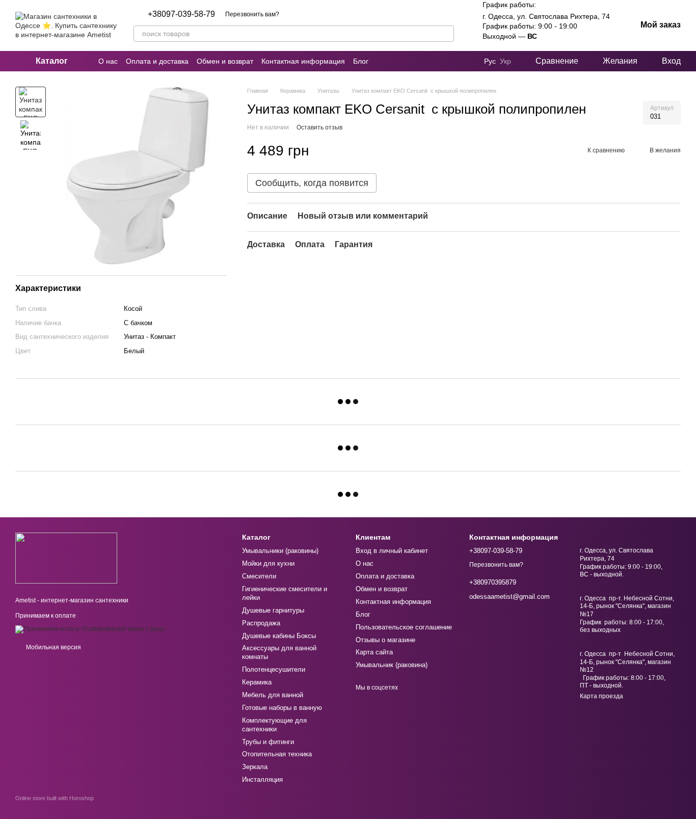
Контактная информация (303, 61)
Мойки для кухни (268, 563)
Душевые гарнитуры (273, 610)
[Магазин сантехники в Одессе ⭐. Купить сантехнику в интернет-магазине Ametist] (66, 557)
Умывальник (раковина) (391, 665)
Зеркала (254, 767)
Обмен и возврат (225, 61)
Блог (360, 61)
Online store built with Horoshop (54, 798)
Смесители (259, 576)
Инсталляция (262, 779)
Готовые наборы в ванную (282, 707)
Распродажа (261, 623)
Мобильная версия (52, 647)
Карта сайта (374, 652)
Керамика (257, 682)
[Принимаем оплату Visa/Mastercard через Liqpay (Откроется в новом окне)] (90, 628)
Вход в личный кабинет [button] (392, 550)
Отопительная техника (277, 754)
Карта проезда (601, 696)
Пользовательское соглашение (404, 627)
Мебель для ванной (272, 695)
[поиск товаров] (446, 33)
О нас (108, 61)
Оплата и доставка (157, 61)
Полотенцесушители (273, 669)
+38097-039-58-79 (181, 14)
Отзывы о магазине (385, 640)
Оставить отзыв (319, 126)
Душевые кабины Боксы (279, 636)
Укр (505, 61)
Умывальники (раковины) (280, 550)
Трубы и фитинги (268, 742)
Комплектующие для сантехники (274, 725)
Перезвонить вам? (252, 14)
